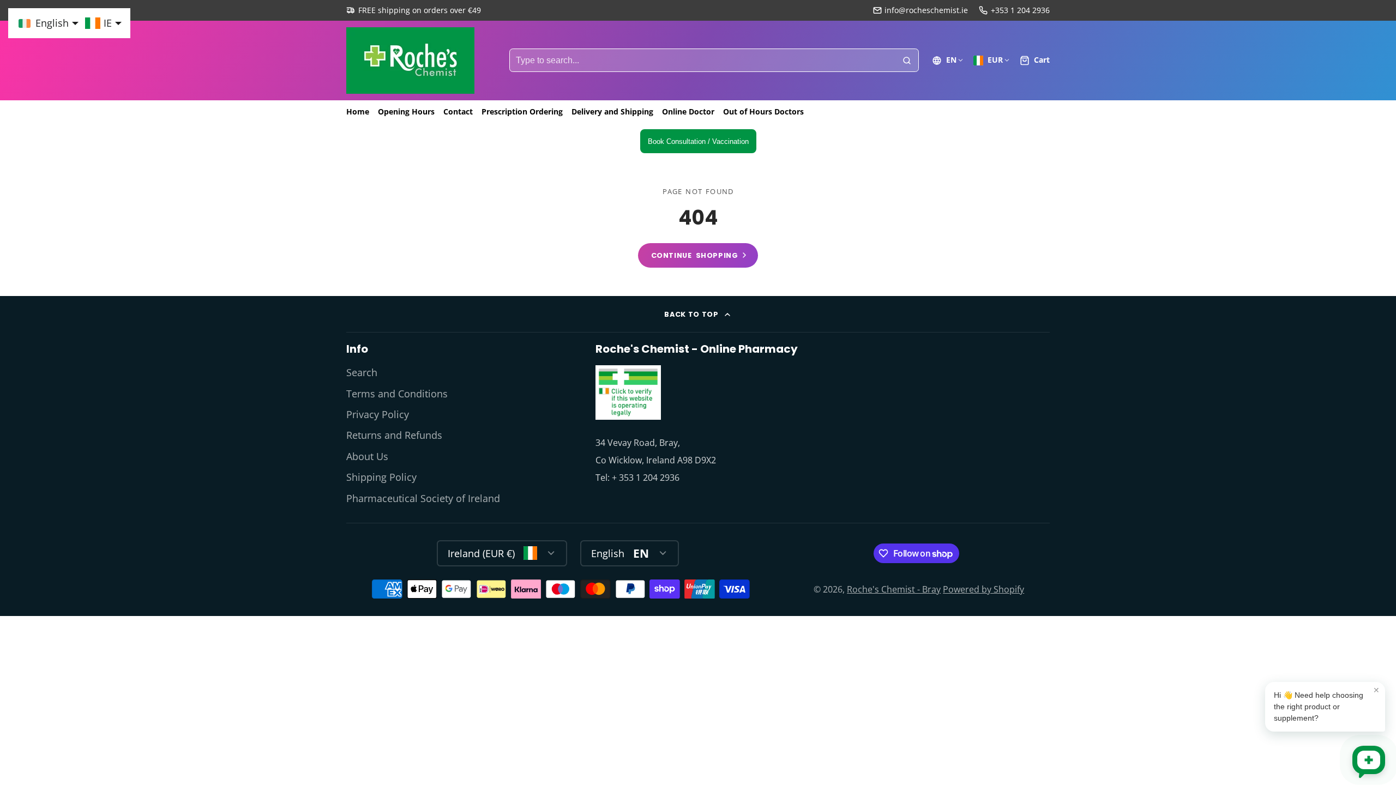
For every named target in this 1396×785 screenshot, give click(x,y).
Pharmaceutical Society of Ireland (423, 498)
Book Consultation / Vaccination (698, 141)
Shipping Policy (381, 477)
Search (361, 372)
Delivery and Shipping (612, 111)
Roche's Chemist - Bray (894, 589)
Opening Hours (406, 111)
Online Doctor (688, 111)
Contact (458, 111)
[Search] (906, 60)
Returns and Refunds (394, 435)
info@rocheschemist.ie (926, 10)
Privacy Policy (377, 414)
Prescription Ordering (522, 111)
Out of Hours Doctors (763, 111)
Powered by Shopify (983, 589)
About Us (367, 456)
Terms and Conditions (397, 393)
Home (357, 111)
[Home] (410, 60)
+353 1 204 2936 (1020, 10)
